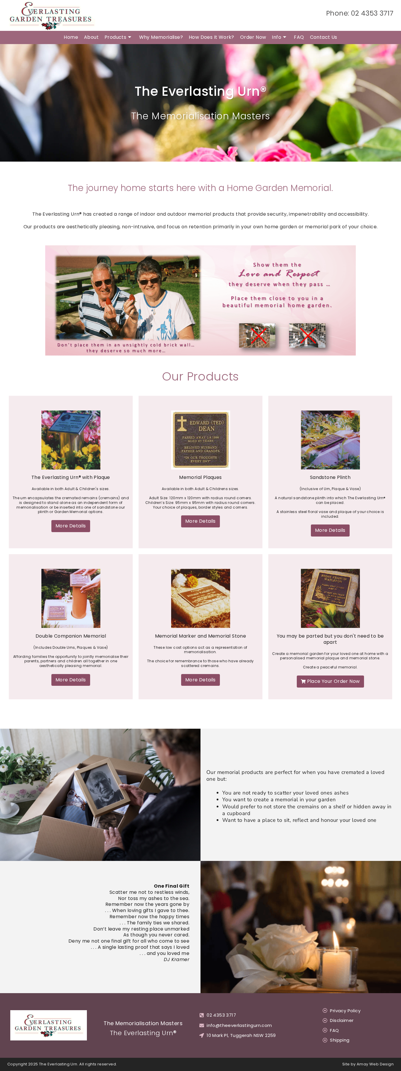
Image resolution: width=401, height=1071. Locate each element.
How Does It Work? (211, 37)
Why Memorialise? (161, 37)
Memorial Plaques (200, 477)
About (91, 37)
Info (276, 37)
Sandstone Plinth (330, 477)
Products (115, 37)
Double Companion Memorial (71, 636)
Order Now (253, 37)
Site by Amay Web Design (368, 1064)
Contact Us (323, 37)
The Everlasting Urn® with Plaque (70, 477)
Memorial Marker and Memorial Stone (200, 636)
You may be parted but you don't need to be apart (330, 639)
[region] (200, 300)
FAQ (299, 37)
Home (71, 37)
